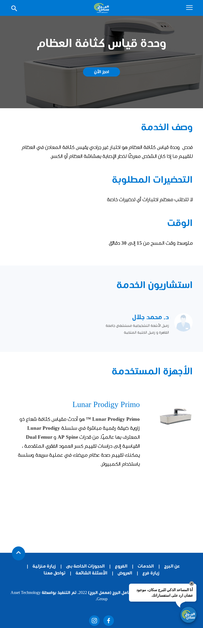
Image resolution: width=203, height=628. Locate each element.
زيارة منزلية (44, 566)
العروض (125, 573)
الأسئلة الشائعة (91, 573)
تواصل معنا (54, 573)
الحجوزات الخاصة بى (85, 566)
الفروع (121, 566)
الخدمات (146, 566)
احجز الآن (101, 72)
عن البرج (172, 566)
